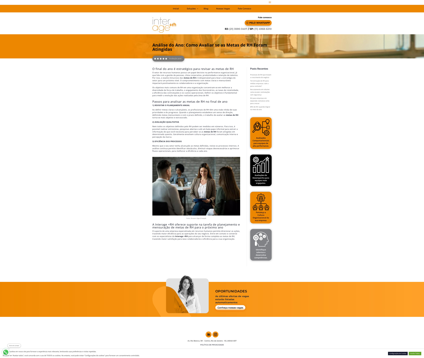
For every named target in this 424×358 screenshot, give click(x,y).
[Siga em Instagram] (215, 334)
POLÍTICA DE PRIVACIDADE (212, 345)
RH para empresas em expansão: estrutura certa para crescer (259, 101)
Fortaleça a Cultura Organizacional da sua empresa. (261, 216)
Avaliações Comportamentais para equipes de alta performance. (261, 142)
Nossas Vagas (223, 9)
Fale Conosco (244, 9)
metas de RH (229, 236)
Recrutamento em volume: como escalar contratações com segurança (260, 92)
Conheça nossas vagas (230, 307)
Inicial (176, 9)
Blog (206, 9)
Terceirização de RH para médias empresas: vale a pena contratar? (259, 83)
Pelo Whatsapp (259, 22)
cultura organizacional (204, 134)
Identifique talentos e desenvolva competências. (260, 253)
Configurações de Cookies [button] (397, 353)
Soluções (191, 9)
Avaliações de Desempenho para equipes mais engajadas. (261, 179)
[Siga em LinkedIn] (209, 334)
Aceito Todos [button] (415, 353)
